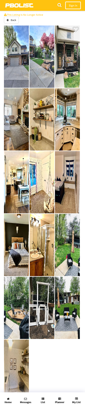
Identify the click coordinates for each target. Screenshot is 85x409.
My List (76, 402)
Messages (25, 402)
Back (12, 20)
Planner (59, 402)
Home (8, 402)
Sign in (73, 5)
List (43, 402)
